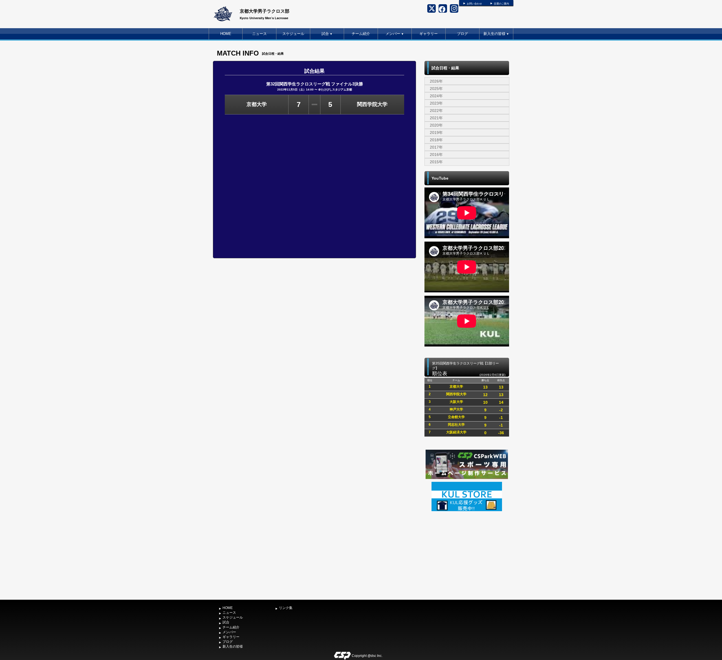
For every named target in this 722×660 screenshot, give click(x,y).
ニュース (259, 34)
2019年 (436, 132)
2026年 (436, 81)
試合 (327, 34)
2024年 (436, 96)
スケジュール (293, 34)
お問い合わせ (474, 3)
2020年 (436, 125)
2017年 (436, 147)
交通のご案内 (501, 3)
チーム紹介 (361, 34)
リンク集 (285, 608)
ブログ (462, 34)
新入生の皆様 (496, 34)
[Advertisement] (466, 555)
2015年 (436, 162)
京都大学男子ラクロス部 (264, 11)
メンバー (395, 34)
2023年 (436, 103)
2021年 (436, 118)
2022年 (436, 110)
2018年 (436, 140)
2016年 (436, 154)
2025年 (436, 88)
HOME (225, 34)
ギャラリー (428, 34)
